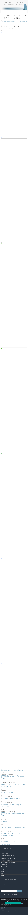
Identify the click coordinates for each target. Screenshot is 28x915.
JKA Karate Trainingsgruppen (7, 860)
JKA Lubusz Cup (7, 792)
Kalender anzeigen (5, 844)
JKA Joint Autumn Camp (10, 799)
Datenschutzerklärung (5, 884)
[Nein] (22, 903)
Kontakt (2, 875)
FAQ (2, 873)
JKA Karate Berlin (4, 851)
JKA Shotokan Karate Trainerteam (8, 862)
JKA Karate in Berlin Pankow (8, 855)
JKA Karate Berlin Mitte (7, 853)
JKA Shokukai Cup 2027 (10, 842)
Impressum (3, 882)
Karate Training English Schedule (8, 858)
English (2, 871)
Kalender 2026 (4, 864)
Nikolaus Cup (6, 821)
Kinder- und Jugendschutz (6, 887)
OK (6, 903)
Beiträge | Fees (4, 869)
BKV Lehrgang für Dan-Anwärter (13, 827)
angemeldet (8, 29)
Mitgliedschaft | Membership (7, 866)
